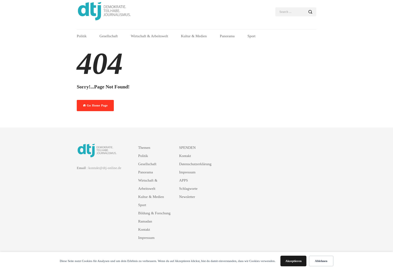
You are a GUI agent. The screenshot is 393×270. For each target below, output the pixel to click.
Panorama (227, 36)
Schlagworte (188, 188)
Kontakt (144, 229)
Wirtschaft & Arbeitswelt (149, 36)
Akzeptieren (293, 261)
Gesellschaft (108, 36)
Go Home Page (97, 105)
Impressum (146, 238)
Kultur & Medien (194, 36)
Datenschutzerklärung (195, 164)
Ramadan (145, 221)
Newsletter (187, 197)
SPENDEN (187, 148)
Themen (144, 148)
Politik (82, 36)
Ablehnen (321, 261)
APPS (183, 180)
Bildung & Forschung (154, 213)
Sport (251, 36)
